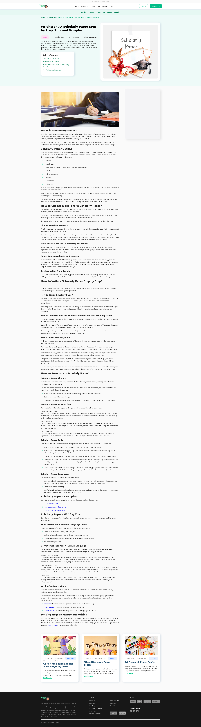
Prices (93, 6)
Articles (83, 12)
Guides (109, 12)
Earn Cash (112, 706)
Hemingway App (49, 607)
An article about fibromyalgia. (55, 510)
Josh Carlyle (93, 37)
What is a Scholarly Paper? (52, 58)
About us (105, 6)
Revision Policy (92, 711)
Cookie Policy (92, 706)
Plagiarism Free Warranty (95, 713)
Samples (117, 12)
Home (77, 6)
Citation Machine (49, 610)
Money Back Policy (114, 700)
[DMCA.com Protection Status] (113, 713)
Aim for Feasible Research (52, 70)
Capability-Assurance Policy (95, 708)
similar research (67, 331)
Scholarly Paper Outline (51, 61)
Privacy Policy (92, 703)
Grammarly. (48, 604)
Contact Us (112, 703)
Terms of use (92, 700)
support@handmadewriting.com (101, 1)
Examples (101, 12)
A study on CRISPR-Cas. (54, 504)
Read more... (47, 678)
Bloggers (92, 12)
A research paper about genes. (56, 507)
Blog (111, 6)
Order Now (156, 6)
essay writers (52, 625)
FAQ (98, 6)
